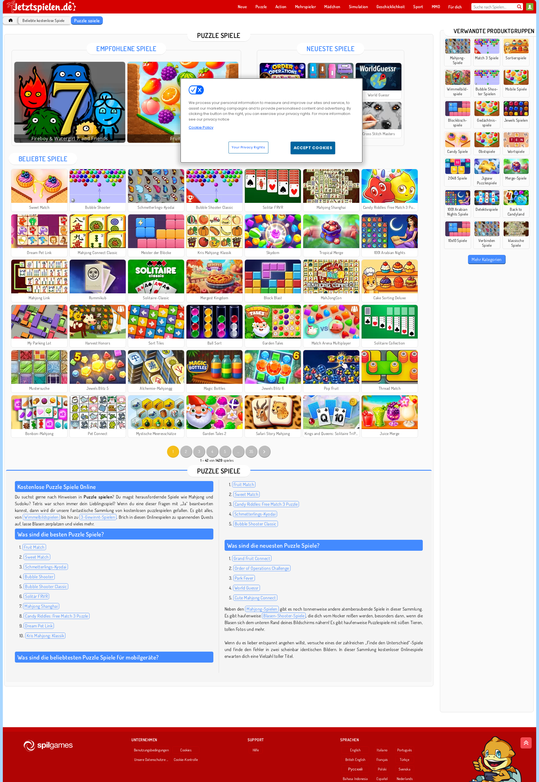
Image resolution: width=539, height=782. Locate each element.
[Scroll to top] (526, 743)
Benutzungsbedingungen (151, 750)
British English (355, 759)
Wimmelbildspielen (41, 517)
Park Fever (244, 578)
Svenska (404, 769)
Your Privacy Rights (248, 147)
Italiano (382, 750)
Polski (382, 769)
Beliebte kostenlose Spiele (43, 20)
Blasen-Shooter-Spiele (283, 615)
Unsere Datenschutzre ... (151, 759)
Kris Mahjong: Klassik (45, 635)
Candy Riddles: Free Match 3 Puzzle (56, 616)
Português (404, 750)
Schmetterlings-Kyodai (45, 567)
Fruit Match (34, 547)
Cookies (185, 750)
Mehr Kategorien (486, 259)
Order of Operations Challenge (262, 568)
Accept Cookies (313, 148)
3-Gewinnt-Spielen (98, 517)
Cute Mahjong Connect (255, 597)
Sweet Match (37, 557)
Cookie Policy (201, 127)
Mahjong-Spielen (261, 609)
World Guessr (246, 588)
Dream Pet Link (38, 626)
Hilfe (256, 750)
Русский (355, 769)
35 (251, 451)
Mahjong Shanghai (41, 606)
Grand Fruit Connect (252, 558)
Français (382, 759)
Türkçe (404, 759)
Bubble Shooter (39, 576)
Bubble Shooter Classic (46, 586)
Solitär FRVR (36, 596)
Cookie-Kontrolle (186, 759)
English (355, 750)
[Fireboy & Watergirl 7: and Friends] (69, 102)
